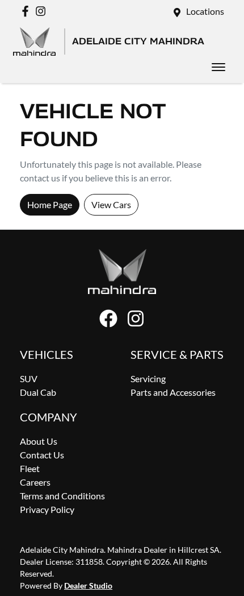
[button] (218, 67)
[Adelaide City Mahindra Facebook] (27, 11)
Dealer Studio (88, 585)
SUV (28, 378)
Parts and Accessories (173, 392)
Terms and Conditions (62, 495)
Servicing (148, 378)
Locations (205, 11)
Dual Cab (38, 392)
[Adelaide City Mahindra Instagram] (43, 11)
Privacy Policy (47, 509)
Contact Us (42, 454)
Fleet (30, 468)
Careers (35, 482)
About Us (38, 441)
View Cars (111, 204)
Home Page (49, 204)
